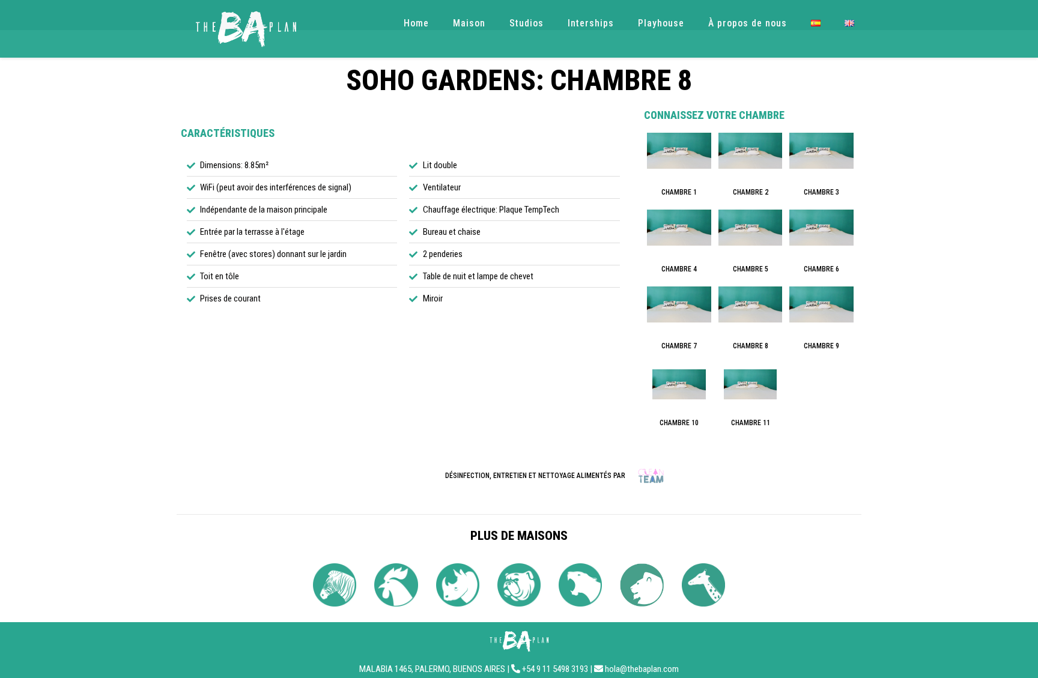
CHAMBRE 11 (750, 423)
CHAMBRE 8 (750, 346)
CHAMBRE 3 (821, 192)
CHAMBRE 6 (821, 269)
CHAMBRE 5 (750, 269)
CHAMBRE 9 (821, 346)
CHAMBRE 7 (679, 346)
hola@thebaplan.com (642, 669)
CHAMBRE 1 (679, 192)
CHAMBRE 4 (679, 269)
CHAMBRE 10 (679, 423)
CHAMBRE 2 (750, 192)
